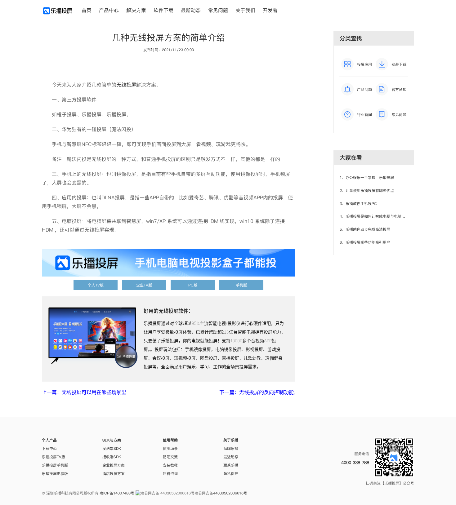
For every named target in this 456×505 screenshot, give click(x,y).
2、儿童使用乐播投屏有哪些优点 (367, 190)
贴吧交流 (170, 456)
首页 (87, 10)
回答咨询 (170, 473)
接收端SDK (111, 456)
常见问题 (218, 10)
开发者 (270, 10)
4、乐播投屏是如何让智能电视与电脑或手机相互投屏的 (385, 216)
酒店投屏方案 (113, 473)
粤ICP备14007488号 (117, 493)
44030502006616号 (230, 493)
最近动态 (230, 456)
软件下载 (163, 10)
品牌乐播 (230, 448)
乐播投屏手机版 (55, 465)
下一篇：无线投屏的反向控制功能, (257, 392)
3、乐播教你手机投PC (358, 203)
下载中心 (49, 448)
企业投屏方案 (113, 465)
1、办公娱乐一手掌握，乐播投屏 (367, 177)
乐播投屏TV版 (53, 456)
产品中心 (109, 10)
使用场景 (170, 448)
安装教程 (170, 465)
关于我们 (245, 10)
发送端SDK (111, 448)
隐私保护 (230, 473)
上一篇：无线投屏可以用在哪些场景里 (84, 392)
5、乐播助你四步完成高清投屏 (365, 229)
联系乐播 (230, 465)
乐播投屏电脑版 (55, 473)
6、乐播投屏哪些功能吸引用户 (365, 242)
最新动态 (191, 10)
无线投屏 (126, 84)
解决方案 (136, 10)
